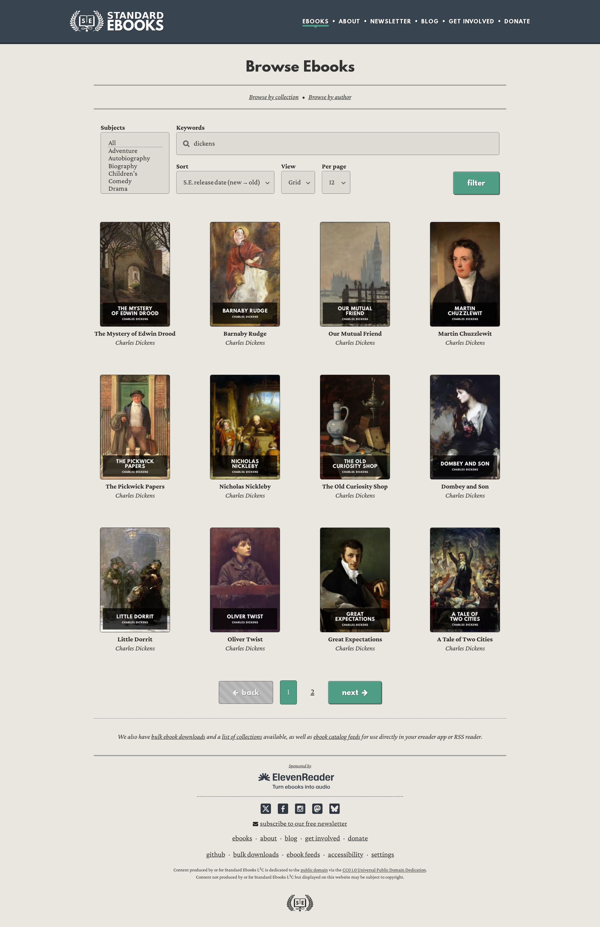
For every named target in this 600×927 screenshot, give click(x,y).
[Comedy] (135, 181)
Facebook (283, 809)
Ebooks (315, 21)
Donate (517, 21)
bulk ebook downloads (178, 737)
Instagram (300, 809)
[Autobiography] (135, 158)
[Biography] (135, 166)
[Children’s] (135, 174)
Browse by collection (274, 97)
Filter (476, 183)
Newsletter (390, 21)
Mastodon (317, 809)
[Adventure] (135, 151)
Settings (382, 854)
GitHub (215, 854)
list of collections (242, 737)
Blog (430, 21)
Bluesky (334, 809)
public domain (314, 870)
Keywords (190, 127)
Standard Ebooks (116, 21)
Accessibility (345, 854)
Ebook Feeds (303, 854)
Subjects (113, 127)
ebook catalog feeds (336, 737)
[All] (135, 143)
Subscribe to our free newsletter (303, 823)
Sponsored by (300, 766)
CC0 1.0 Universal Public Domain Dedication (384, 870)
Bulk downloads (256, 854)
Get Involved (471, 21)
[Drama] (135, 189)
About (349, 21)
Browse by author (329, 97)
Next (350, 692)
